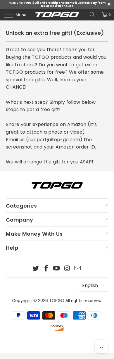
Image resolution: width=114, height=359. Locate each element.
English (90, 285)
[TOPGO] (57, 14)
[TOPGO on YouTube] (56, 268)
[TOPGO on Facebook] (46, 268)
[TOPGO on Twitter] (36, 268)
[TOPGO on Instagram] (67, 268)
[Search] (92, 14)
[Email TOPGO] (77, 268)
